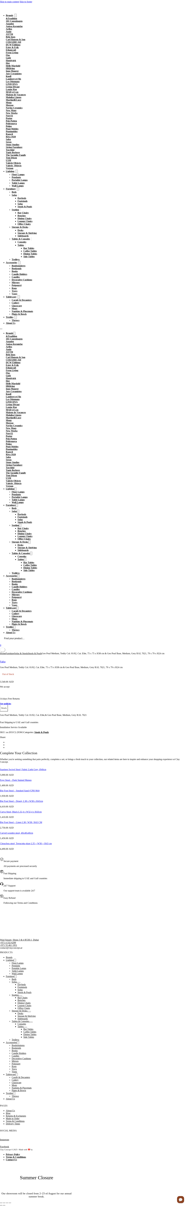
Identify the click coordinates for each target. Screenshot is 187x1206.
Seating (15, 209)
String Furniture (14, 147)
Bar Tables (28, 248)
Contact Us (11, 1159)
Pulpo (9, 126)
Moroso (9, 105)
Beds (14, 192)
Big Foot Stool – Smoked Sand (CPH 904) (20, 790)
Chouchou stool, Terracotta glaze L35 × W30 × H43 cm (26, 843)
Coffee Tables (30, 251)
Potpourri (16, 285)
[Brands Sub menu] (15, 15)
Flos (8, 55)
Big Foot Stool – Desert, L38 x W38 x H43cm (21, 801)
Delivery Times (13, 1124)
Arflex (9, 29)
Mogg (9, 102)
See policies (5, 703)
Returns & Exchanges (16, 1116)
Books (15, 271)
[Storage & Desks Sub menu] (29, 227)
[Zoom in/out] (1, 1202)
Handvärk (11, 60)
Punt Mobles (12, 129)
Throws (15, 320)
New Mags (11, 110)
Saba (8, 139)
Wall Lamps (18, 186)
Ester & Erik (12, 47)
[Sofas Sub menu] (18, 195)
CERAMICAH (13, 42)
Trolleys (16, 259)
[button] (4, 708)
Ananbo (10, 23)
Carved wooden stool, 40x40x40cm (16, 833)
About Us (10, 323)
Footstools (22, 201)
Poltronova (11, 123)
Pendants (16, 177)
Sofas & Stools (21, 653)
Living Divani (12, 87)
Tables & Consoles (21, 239)
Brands (9, 15)
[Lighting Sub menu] (16, 171)
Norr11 (9, 115)
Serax (9, 142)
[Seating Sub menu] (20, 209)
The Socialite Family (16, 155)
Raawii (9, 134)
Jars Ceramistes (14, 73)
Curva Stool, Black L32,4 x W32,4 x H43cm (21, 812)
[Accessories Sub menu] (19, 262)
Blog (8, 1113)
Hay (8, 63)
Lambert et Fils (13, 79)
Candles (16, 277)
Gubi (8, 58)
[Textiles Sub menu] (15, 317)
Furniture (11, 189)
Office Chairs (24, 224)
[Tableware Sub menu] (19, 297)
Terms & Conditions (15, 1121)
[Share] (7, 1202)
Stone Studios (12, 144)
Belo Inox (10, 37)
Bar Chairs (23, 213)
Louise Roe (11, 89)
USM (8, 160)
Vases (14, 294)
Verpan (9, 168)
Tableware (11, 297)
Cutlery (15, 303)
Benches (22, 215)
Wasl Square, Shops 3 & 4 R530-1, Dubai (19, 940)
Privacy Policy (13, 1154)
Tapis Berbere (13, 152)
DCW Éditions (13, 44)
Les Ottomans (13, 81)
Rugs (14, 288)
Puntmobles (12, 131)
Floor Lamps (18, 174)
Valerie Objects (13, 163)
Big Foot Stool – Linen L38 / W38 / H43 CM (21, 822)
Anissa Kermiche (14, 26)
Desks (20, 230)
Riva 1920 (11, 136)
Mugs (14, 308)
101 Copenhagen (14, 21)
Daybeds (22, 198)
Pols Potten (11, 121)
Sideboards (23, 236)
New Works (12, 113)
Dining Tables (30, 254)
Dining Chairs (25, 218)
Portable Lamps (20, 180)
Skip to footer (26, 1)
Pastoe (9, 118)
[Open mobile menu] (1, 328)
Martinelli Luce (13, 100)
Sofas (14, 195)
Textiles (9, 317)
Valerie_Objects (13, 165)
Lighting (10, 171)
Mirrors (16, 282)
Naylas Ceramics (14, 108)
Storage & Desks (20, 227)
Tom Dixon (11, 157)
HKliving (10, 68)
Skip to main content (9, 1)
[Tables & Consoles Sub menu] (31, 239)
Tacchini (10, 150)
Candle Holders (19, 274)
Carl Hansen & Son (15, 39)
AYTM (9, 34)
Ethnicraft (11, 50)
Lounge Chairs (25, 221)
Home (3, 653)
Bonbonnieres (18, 265)
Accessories (11, 262)
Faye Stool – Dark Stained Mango (16, 780)
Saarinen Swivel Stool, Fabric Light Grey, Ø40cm (23, 769)
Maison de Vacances (16, 94)
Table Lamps (18, 183)
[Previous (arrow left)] (1, 1205)
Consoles (22, 242)
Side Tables (29, 256)
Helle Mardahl (13, 66)
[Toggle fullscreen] (4, 1202)
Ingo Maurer (12, 71)
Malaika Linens (13, 97)
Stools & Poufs (25, 206)
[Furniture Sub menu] (18, 189)
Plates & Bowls (19, 314)
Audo (8, 31)
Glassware (17, 305)
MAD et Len (12, 92)
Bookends (16, 268)
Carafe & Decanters (22, 300)
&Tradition (11, 18)
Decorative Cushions (22, 280)
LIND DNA (12, 84)
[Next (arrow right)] (4, 1205)
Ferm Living (12, 52)
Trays (14, 291)
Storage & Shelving (27, 233)
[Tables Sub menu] (25, 245)
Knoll (8, 76)
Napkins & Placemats (22, 311)
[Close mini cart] (2, 650)
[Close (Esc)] (10, 1202)
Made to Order (12, 1118)
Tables (21, 245)
